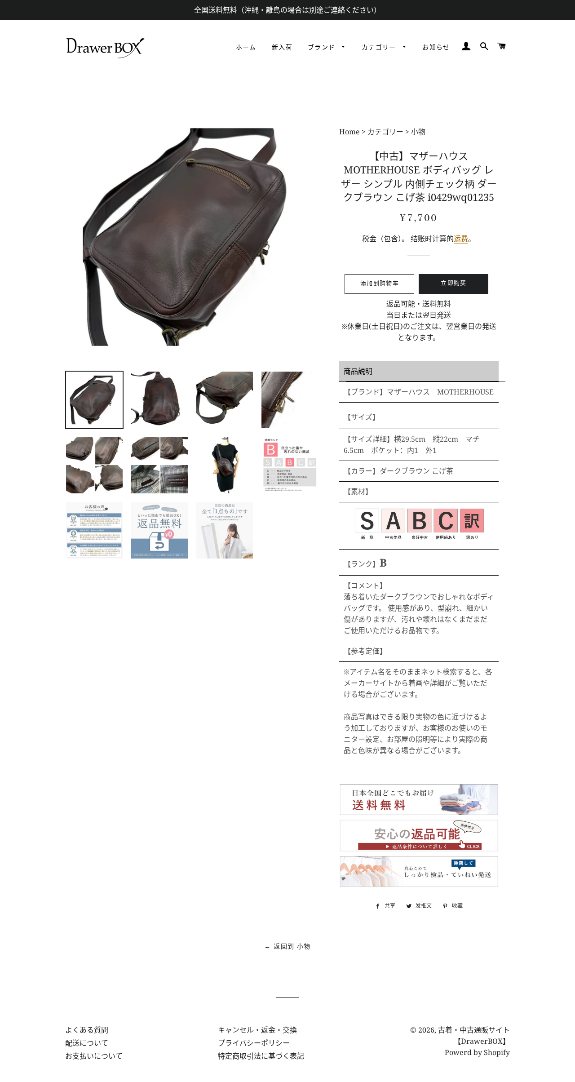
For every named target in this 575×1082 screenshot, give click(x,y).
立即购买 (453, 283)
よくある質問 (86, 1030)
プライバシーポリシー (254, 1043)
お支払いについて (94, 1056)
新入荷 (282, 47)
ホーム (246, 47)
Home (350, 132)
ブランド (323, 47)
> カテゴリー (382, 132)
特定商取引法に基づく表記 (261, 1056)
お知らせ (436, 47)
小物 (418, 132)
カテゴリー (380, 47)
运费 (461, 239)
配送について (86, 1043)
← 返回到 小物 (287, 947)
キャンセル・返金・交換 (257, 1030)
